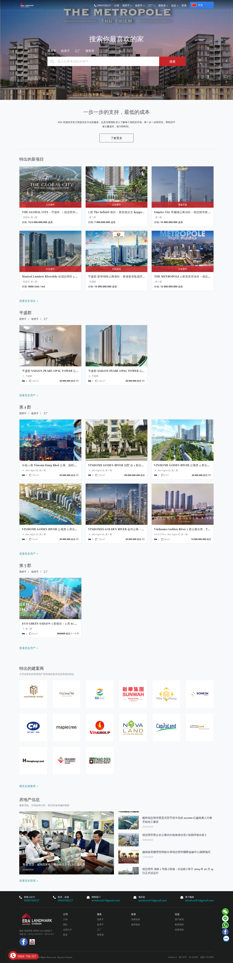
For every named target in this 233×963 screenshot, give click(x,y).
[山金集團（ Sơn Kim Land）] (200, 694)
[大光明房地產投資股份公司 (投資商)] (67, 694)
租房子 (35, 318)
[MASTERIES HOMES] (33, 694)
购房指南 (179, 924)
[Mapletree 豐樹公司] (67, 727)
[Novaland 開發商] (133, 727)
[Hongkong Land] (33, 761)
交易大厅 (67, 929)
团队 (65, 924)
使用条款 (135, 924)
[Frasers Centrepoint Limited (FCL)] (67, 761)
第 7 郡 (25, 565)
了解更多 (116, 138)
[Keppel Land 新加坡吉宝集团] (200, 727)
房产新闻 (179, 919)
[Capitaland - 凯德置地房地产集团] (166, 727)
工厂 (45, 318)
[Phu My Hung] (166, 694)
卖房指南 (179, 929)
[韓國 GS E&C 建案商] (100, 694)
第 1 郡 (25, 407)
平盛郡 (25, 312)
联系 (65, 934)
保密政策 (135, 919)
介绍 (65, 919)
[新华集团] (133, 694)
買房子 (22, 318)
